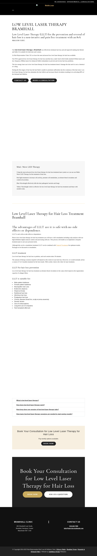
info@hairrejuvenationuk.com (73, 528)
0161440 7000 (73, 526)
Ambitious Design (54, 552)
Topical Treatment (62, 245)
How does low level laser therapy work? (30, 405)
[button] (48, 400)
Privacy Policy (61, 549)
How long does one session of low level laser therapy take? (37, 409)
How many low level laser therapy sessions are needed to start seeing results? (44, 414)
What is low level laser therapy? (27, 400)
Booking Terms (72, 549)
